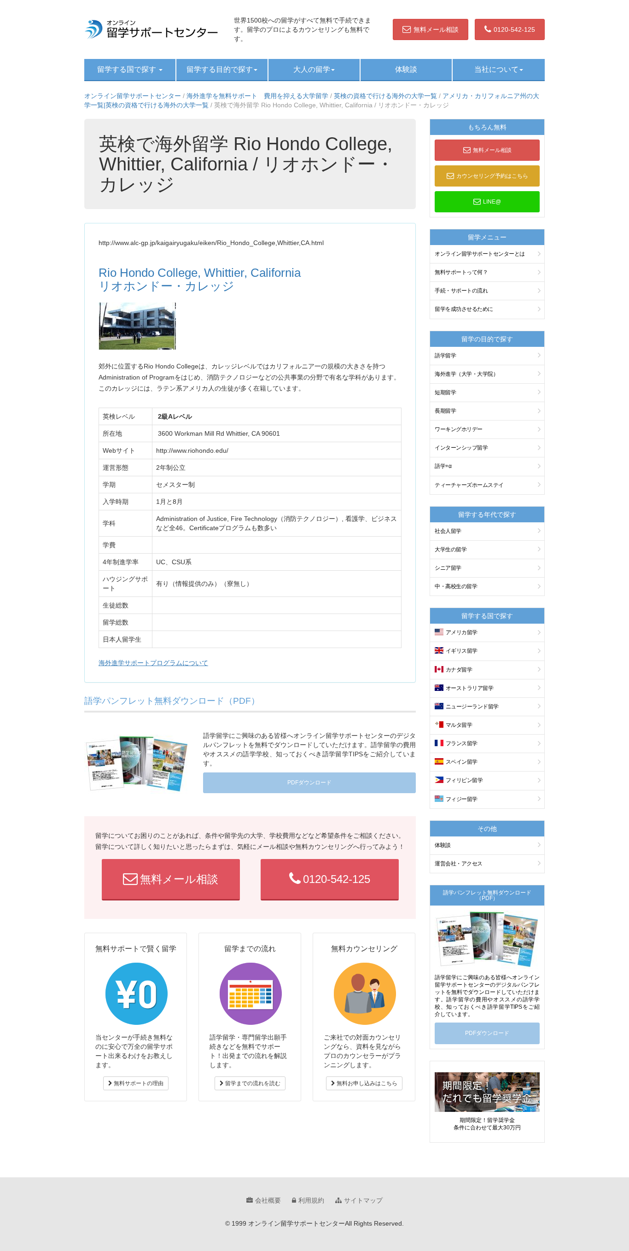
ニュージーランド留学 (472, 706)
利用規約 (311, 1200)
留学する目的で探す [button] (219, 69)
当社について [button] (496, 69)
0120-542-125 (514, 29)
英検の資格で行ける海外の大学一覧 (385, 95)
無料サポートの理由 (137, 1083)
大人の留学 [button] (311, 69)
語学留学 (445, 355)
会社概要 (268, 1200)
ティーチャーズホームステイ (469, 485)
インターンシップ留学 (461, 447)
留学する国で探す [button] (127, 69)
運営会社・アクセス (459, 863)
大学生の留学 (450, 549)
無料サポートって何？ (461, 272)
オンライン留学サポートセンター (132, 95)
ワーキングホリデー (459, 429)
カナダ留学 (459, 669)
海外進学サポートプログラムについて (153, 662)
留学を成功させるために (464, 309)
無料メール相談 (436, 29)
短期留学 (445, 392)
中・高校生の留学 (456, 586)
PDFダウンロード (309, 782)
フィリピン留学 (464, 780)
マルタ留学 (459, 725)
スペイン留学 (462, 762)
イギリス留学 (462, 651)
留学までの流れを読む (252, 1083)
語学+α (443, 466)
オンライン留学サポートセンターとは (480, 254)
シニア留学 (448, 568)
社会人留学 (448, 531)
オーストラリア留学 (470, 688)
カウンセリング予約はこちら (492, 176)
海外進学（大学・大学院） (466, 374)
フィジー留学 (462, 799)
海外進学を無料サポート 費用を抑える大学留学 (257, 95)
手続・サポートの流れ (461, 290)
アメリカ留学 (462, 632)
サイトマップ (363, 1200)
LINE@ (492, 202)
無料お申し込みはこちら (366, 1083)
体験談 (406, 69)
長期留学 (445, 411)
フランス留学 (462, 743)
